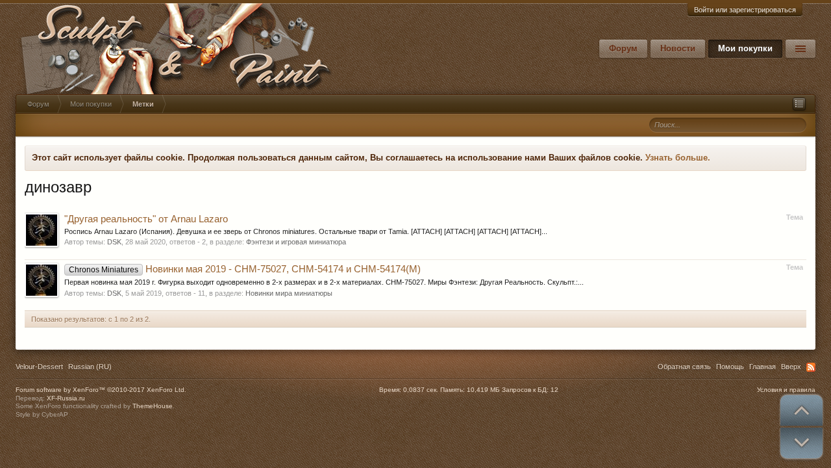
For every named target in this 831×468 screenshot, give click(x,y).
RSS (810, 367)
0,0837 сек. (420, 389)
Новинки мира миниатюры (288, 293)
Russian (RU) (90, 366)
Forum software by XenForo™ (101, 389)
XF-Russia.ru (66, 398)
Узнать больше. (677, 157)
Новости (677, 48)
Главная (762, 366)
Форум (623, 48)
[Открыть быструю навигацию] (799, 104)
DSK (114, 242)
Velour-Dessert (39, 366)
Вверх (791, 366)
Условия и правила (786, 389)
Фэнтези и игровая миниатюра (296, 242)
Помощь (730, 366)
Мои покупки (745, 48)
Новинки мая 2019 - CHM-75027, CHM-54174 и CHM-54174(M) (245, 269)
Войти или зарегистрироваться (745, 10)
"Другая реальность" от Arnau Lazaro (146, 219)
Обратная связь (684, 366)
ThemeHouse (152, 406)
